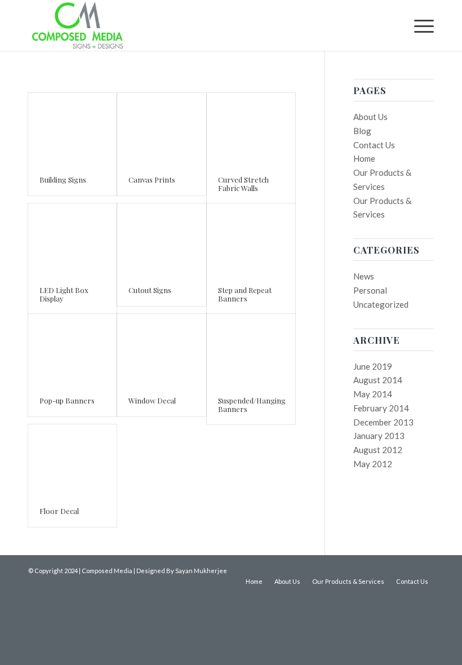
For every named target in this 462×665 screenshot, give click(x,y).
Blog (362, 131)
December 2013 (383, 422)
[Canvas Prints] (161, 129)
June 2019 (372, 366)
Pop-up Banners (67, 400)
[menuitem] (418, 25)
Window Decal (152, 400)
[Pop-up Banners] (72, 349)
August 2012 (377, 450)
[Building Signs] (72, 129)
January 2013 (379, 436)
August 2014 (377, 380)
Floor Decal (59, 511)
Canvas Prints (151, 179)
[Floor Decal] (72, 460)
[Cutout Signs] (161, 239)
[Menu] (418, 25)
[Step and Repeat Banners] (251, 239)
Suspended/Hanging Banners (252, 404)
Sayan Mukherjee (201, 570)
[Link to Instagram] (408, 569)
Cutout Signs (149, 290)
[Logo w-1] (77, 25)
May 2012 (372, 464)
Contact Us (374, 145)
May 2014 (372, 394)
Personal (370, 290)
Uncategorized (380, 304)
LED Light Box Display (63, 294)
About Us (370, 117)
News (363, 276)
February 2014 (381, 408)
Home (364, 158)
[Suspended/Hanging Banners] (251, 349)
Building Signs (62, 179)
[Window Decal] (161, 349)
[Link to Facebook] (391, 569)
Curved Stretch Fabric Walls (243, 183)
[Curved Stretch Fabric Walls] (251, 129)
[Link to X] (425, 569)
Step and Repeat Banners (245, 294)
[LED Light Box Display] (72, 239)
